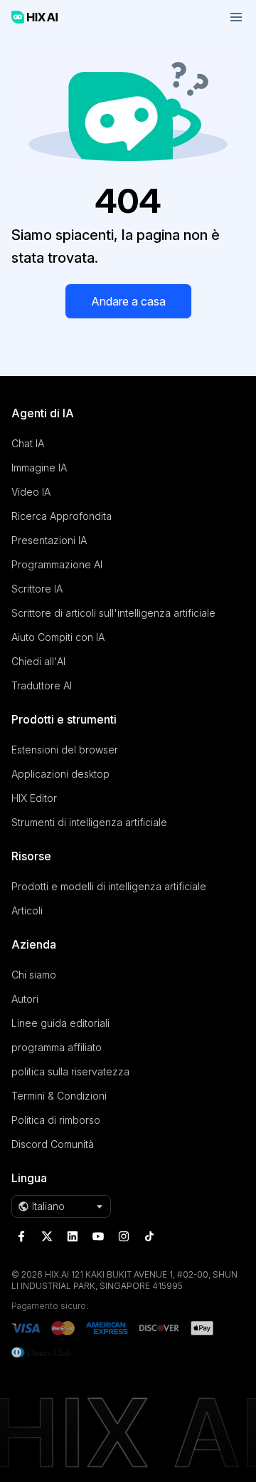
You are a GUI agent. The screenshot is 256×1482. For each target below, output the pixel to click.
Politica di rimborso (55, 1120)
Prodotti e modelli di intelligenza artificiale (108, 886)
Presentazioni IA (49, 540)
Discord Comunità (52, 1144)
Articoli (27, 910)
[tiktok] (149, 1236)
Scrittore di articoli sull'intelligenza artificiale (113, 613)
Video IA (30, 492)
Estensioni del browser (64, 749)
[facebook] (21, 1236)
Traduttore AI (41, 685)
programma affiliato (56, 1047)
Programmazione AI (56, 564)
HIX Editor (34, 798)
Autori (24, 999)
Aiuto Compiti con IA (58, 637)
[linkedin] (72, 1236)
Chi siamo (33, 975)
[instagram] (123, 1236)
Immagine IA (39, 467)
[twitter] (47, 1236)
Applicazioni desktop (60, 774)
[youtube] (98, 1236)
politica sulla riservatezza (70, 1071)
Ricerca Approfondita (61, 516)
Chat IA (27, 443)
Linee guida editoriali (60, 1023)
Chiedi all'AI (38, 661)
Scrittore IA (37, 589)
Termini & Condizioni (59, 1096)
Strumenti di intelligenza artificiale (89, 822)
